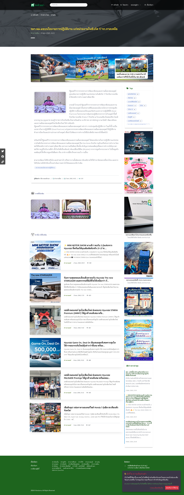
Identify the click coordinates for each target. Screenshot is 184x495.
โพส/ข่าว (125, 5)
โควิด (142, 105)
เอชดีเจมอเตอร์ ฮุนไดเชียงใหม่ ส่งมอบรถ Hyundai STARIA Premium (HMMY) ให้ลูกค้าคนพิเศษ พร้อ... (91, 312)
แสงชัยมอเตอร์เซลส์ (134, 121)
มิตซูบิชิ (131, 117)
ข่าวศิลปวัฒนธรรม (74, 464)
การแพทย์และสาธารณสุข (83, 468)
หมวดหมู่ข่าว (136, 5)
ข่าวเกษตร (55, 464)
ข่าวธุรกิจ (63, 462)
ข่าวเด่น (97, 462)
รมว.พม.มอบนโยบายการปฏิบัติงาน (45, 167)
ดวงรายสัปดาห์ (56, 468)
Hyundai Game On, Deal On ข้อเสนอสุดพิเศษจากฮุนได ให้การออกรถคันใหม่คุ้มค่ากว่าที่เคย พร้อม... (90, 344)
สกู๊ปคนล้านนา (91, 466)
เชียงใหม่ (131, 98)
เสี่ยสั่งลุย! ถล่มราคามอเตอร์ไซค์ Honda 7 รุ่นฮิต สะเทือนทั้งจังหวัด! (91, 409)
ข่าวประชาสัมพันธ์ (65, 466)
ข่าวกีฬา (80, 462)
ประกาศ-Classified (58, 470)
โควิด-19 (131, 109)
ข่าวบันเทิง (63, 464)
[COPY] (2, 161)
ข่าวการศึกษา (72, 462)
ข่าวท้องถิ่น (55, 462)
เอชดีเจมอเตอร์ (133, 113)
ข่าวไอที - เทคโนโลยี (79, 466)
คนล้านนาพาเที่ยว (68, 468)
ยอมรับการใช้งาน (172, 488)
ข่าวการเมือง (35, 33)
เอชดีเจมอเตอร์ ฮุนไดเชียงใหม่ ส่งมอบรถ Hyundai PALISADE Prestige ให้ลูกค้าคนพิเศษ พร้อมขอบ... (87, 377)
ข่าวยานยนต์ (89, 462)
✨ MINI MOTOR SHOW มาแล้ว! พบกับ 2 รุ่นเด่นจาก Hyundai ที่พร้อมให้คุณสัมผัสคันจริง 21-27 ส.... (88, 247)
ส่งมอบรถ (131, 105)
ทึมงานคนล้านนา (45, 178)
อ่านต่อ (53, 15)
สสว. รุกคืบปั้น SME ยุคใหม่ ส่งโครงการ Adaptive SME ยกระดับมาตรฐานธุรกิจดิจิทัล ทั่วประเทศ (137, 374)
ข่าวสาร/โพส (45, 15)
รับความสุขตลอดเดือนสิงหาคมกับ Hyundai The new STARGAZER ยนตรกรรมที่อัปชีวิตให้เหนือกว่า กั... (88, 279)
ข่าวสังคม (55, 466)
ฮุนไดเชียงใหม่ (133, 94)
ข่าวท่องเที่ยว (85, 464)
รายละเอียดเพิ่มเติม (156, 488)
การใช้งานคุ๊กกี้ (35, 469)
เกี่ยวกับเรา (149, 5)
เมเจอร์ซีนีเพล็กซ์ (133, 101)
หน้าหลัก (116, 5)
